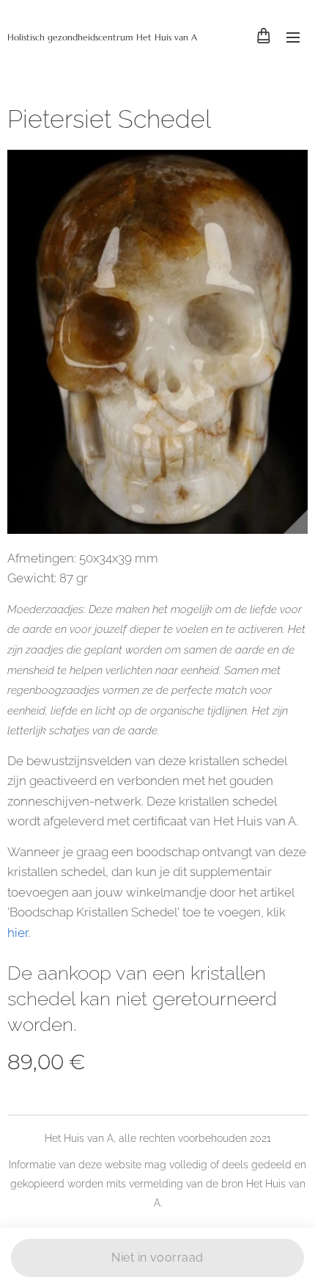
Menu (293, 36)
